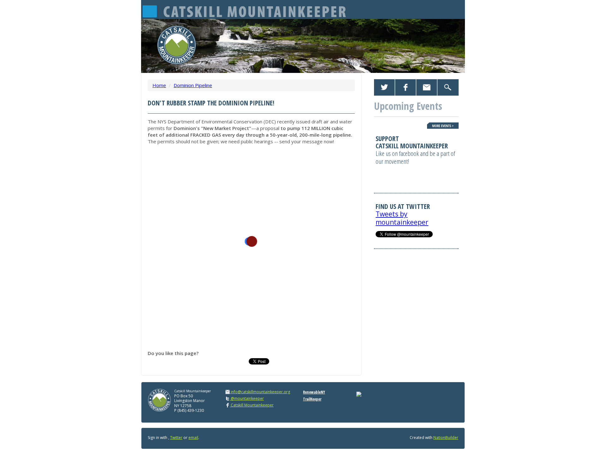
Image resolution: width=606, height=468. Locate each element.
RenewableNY (314, 392)
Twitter (176, 437)
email (193, 437)
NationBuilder (445, 437)
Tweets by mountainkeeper (402, 218)
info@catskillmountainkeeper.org (260, 391)
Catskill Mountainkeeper (252, 405)
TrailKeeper (312, 399)
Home (159, 85)
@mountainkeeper (247, 398)
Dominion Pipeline (193, 85)
